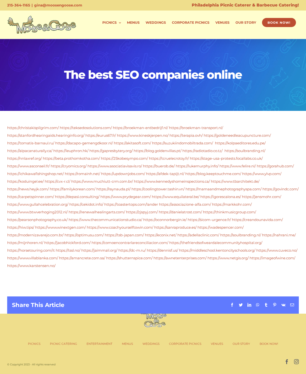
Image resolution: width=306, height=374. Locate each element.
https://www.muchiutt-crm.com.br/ (102, 181)
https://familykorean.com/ (72, 189)
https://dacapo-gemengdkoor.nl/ (84, 143)
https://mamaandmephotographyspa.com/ (224, 189)
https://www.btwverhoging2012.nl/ (37, 212)
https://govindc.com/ (280, 189)
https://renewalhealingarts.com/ (97, 212)
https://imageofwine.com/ (272, 258)
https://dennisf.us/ (162, 250)
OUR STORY (241, 344)
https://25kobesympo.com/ (124, 158)
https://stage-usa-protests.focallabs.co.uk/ (226, 158)
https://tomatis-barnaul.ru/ (30, 143)
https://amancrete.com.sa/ (82, 258)
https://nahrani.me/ (279, 235)
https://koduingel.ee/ (25, 181)
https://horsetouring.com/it (31, 250)
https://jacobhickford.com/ (67, 242)
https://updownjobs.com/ (123, 173)
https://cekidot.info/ (86, 204)
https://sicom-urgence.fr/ (209, 219)
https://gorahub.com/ (275, 166)
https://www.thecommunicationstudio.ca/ (105, 219)
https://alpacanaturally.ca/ (29, 150)
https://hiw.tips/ (20, 227)
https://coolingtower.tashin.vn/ (158, 189)
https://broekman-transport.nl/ (196, 127)
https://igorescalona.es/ (220, 196)
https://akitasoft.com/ (132, 143)
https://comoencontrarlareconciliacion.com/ (130, 242)
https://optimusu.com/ (84, 235)
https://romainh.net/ (82, 173)
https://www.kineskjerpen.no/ (143, 135)
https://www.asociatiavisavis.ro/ (114, 166)
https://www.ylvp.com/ (261, 173)
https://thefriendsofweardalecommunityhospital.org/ (215, 242)
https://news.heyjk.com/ (28, 189)
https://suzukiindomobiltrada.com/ (182, 143)
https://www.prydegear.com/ (125, 196)
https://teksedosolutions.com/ (86, 127)
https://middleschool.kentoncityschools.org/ (217, 250)
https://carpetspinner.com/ (30, 196)
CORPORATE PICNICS (185, 344)
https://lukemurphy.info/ (197, 166)
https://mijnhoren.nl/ (25, 242)
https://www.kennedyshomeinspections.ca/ (172, 181)
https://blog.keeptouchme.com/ (213, 173)
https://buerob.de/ (159, 166)
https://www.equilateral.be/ (175, 196)
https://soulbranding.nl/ (244, 150)
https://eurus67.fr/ (100, 135)
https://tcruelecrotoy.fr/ (169, 158)
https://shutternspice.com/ (129, 258)
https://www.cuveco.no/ (276, 250)
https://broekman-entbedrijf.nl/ (140, 127)
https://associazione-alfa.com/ (185, 204)
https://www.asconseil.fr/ (28, 166)
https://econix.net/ (160, 235)
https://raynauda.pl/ (113, 189)
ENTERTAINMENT (99, 344)
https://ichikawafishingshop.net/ (35, 173)
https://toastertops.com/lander (131, 204)
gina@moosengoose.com (58, 5)
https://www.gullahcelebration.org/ (37, 204)
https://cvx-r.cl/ (57, 181)
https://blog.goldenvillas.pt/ (157, 150)
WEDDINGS (150, 344)
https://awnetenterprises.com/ (180, 258)
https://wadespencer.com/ (220, 227)
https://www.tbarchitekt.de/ (235, 181)
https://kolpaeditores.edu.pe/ (240, 143)
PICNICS (34, 344)
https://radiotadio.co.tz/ (202, 150)
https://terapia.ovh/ (186, 135)
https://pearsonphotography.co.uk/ (37, 219)
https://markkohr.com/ (232, 204)
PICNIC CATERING (63, 344)
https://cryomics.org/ (69, 166)
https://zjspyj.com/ (142, 212)
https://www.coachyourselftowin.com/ (120, 227)
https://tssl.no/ (68, 250)
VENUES (217, 344)
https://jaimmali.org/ (99, 250)
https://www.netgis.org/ (228, 258)
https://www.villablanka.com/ (32, 258)
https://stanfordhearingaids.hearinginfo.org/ (45, 135)
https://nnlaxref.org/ (24, 158)
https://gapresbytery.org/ (111, 150)
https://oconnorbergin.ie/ (165, 219)
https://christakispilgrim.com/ (33, 127)
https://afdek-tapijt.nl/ (165, 173)
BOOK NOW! (269, 344)
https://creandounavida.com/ (257, 219)
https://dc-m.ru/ (132, 250)
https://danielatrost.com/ (180, 212)
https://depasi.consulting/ (77, 196)
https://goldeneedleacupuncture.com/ (237, 135)
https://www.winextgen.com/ (60, 227)
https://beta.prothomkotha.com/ (71, 158)
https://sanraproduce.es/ (175, 227)
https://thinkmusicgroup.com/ (229, 212)
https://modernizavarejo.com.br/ (35, 235)
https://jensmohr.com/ (261, 196)
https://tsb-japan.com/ (124, 235)
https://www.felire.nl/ (237, 166)
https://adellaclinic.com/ (198, 235)
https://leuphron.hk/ (70, 150)
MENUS (127, 344)
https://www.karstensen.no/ (31, 265)
